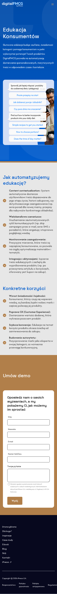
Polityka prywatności (24, 585)
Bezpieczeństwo (8, 585)
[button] (52, 4)
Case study (7, 540)
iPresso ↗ (7, 562)
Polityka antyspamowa (38, 585)
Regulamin (52, 585)
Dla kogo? (7, 531)
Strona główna (9, 526)
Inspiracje (7, 535)
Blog (4, 548)
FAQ (4, 553)
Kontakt (6, 557)
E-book (5, 544)
